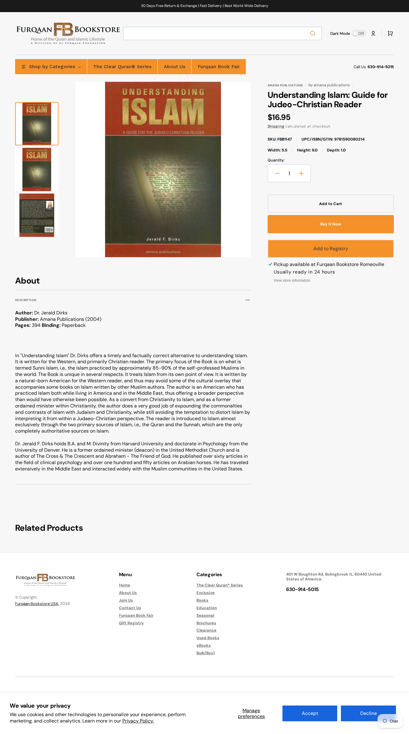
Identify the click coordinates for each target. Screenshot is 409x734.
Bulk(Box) (205, 653)
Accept (310, 713)
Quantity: (276, 160)
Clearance (206, 630)
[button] (373, 33)
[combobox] (222, 33)
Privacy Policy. (138, 721)
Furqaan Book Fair (136, 615)
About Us (128, 592)
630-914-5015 (381, 66)
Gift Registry (131, 623)
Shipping (276, 126)
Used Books (207, 637)
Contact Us (130, 607)
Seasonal (205, 615)
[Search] (314, 33)
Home (124, 585)
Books (202, 600)
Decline (368, 713)
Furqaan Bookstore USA (36, 603)
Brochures (206, 623)
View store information (292, 280)
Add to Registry (330, 248)
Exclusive (205, 592)
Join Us (126, 600)
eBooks (203, 645)
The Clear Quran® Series (219, 585)
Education (206, 607)
